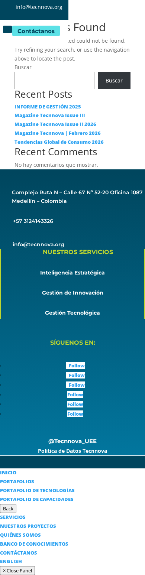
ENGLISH (11, 561)
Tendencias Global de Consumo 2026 (59, 142)
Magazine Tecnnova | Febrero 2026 (57, 133)
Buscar (23, 67)
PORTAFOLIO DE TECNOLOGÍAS (37, 490)
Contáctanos (36, 31)
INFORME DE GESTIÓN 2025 (47, 106)
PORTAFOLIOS (17, 481)
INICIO (8, 472)
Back (8, 508)
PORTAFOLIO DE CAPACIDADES (37, 499)
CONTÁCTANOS (18, 552)
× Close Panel (17, 570)
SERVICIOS (13, 517)
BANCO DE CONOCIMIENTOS (34, 543)
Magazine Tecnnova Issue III (49, 115)
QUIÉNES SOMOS (20, 535)
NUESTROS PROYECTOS (28, 526)
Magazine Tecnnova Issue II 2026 (55, 124)
